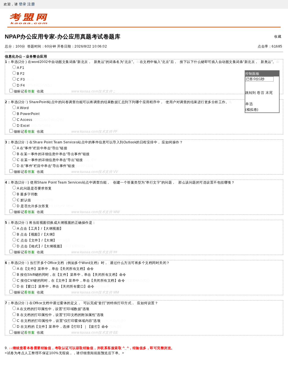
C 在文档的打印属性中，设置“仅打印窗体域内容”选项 (58, 321)
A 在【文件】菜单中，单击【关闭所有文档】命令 (55, 269)
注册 (31, 4)
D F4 (21, 85)
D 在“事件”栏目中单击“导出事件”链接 (46, 166)
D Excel (23, 126)
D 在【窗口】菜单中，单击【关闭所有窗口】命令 (55, 286)
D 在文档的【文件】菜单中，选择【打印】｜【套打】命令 (63, 327)
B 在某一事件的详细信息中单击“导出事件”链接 (53, 154)
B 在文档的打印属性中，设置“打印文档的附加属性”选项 (60, 315)
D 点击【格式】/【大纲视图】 (40, 246)
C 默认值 (24, 200)
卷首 (260, 93)
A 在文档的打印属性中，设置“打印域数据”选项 (53, 309)
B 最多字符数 (27, 194)
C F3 (21, 80)
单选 (249, 104)
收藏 (277, 37)
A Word (23, 108)
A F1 (20, 68)
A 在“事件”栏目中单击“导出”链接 (42, 148)
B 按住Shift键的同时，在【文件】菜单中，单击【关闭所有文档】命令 (71, 275)
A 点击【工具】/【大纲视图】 (40, 229)
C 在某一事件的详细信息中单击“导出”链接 (50, 160)
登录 (22, 4)
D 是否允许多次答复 (33, 206)
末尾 (269, 93)
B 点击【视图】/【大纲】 (37, 234)
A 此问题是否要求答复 (34, 188)
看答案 (29, 91)
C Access (24, 120)
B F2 (20, 74)
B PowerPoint (28, 114)
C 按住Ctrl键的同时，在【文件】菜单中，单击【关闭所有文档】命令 (71, 281)
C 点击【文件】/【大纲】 (37, 240)
